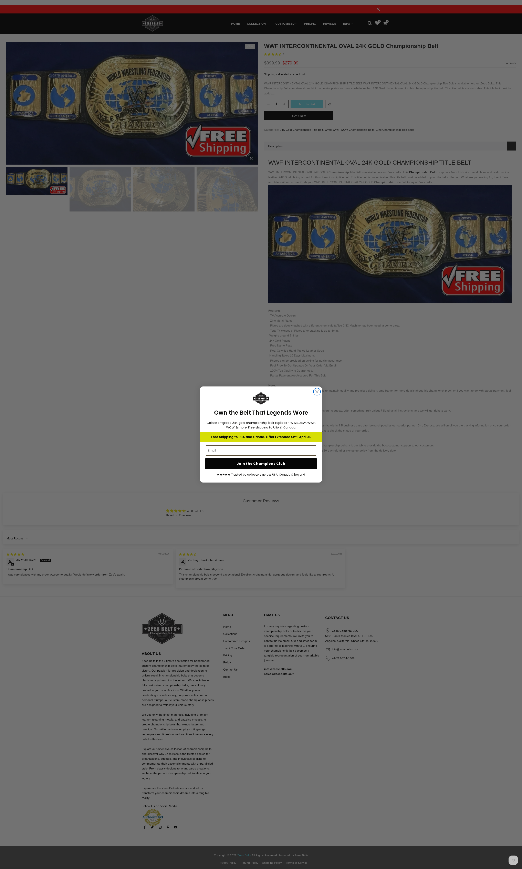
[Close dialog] (317, 391)
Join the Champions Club (261, 463)
